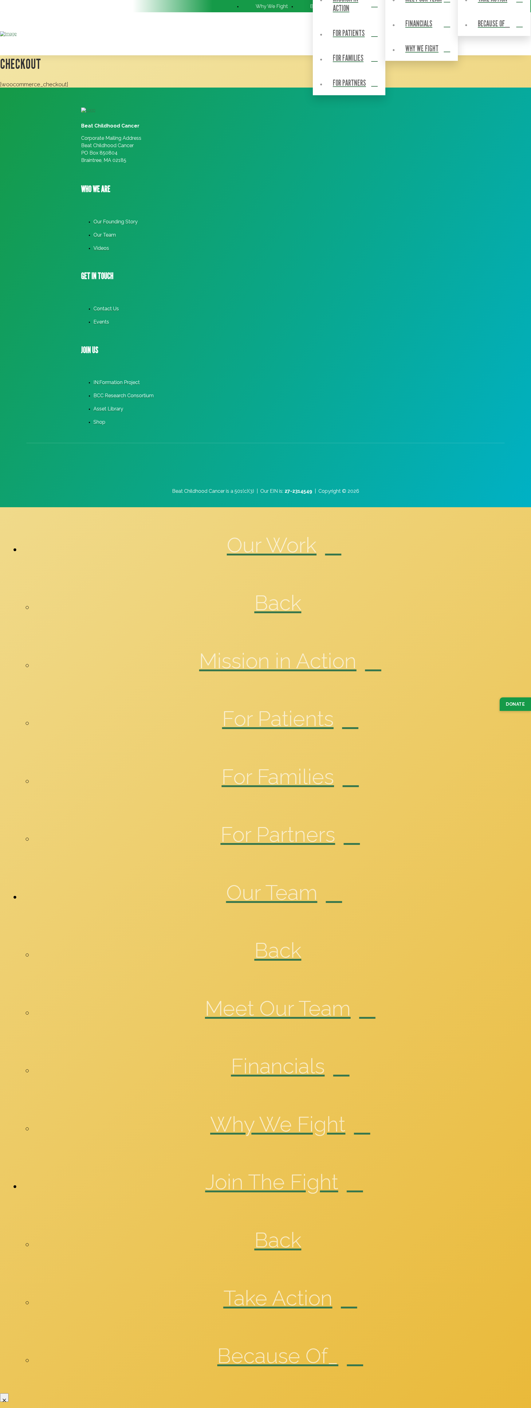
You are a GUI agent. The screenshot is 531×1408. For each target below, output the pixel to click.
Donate (515, 704)
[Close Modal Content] (4, 1397)
